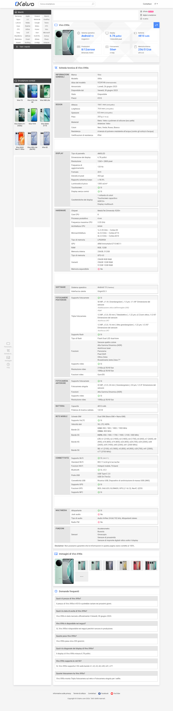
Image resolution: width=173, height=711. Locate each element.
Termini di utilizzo (79, 693)
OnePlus (46, 19)
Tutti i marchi (25, 47)
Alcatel (18, 42)
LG (28, 19)
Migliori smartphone (149, 15)
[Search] (93, 4)
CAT (27, 33)
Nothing (27, 42)
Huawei (37, 16)
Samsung (18, 16)
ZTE (18, 29)
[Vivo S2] (45, 139)
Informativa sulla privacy (62, 693)
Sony (18, 33)
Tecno (46, 23)
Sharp (46, 39)
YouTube (116, 693)
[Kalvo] (24, 4)
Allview (37, 39)
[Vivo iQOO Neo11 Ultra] (20, 139)
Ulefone (27, 36)
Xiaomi (46, 16)
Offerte (148, 11)
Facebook (104, 693)
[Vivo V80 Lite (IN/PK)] (32, 139)
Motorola (37, 19)
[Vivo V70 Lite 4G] (32, 91)
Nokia (28, 23)
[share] (156, 25)
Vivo (46, 29)
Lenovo (18, 23)
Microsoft (46, 33)
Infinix (28, 29)
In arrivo (145, 19)
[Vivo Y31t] (32, 115)
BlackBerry (18, 36)
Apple (28, 16)
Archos (46, 36)
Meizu (37, 26)
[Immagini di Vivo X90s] (64, 42)
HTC (46, 26)
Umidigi (37, 42)
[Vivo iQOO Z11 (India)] (20, 115)
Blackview (18, 39)
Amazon (46, 42)
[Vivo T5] (20, 91)
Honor (37, 29)
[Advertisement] (96, 15)
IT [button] (156, 4)
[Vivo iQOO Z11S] (45, 115)
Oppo (18, 19)
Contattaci (147, 4)
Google (37, 23)
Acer (37, 33)
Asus (18, 26)
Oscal (28, 39)
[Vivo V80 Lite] (45, 91)
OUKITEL (37, 36)
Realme (27, 26)
